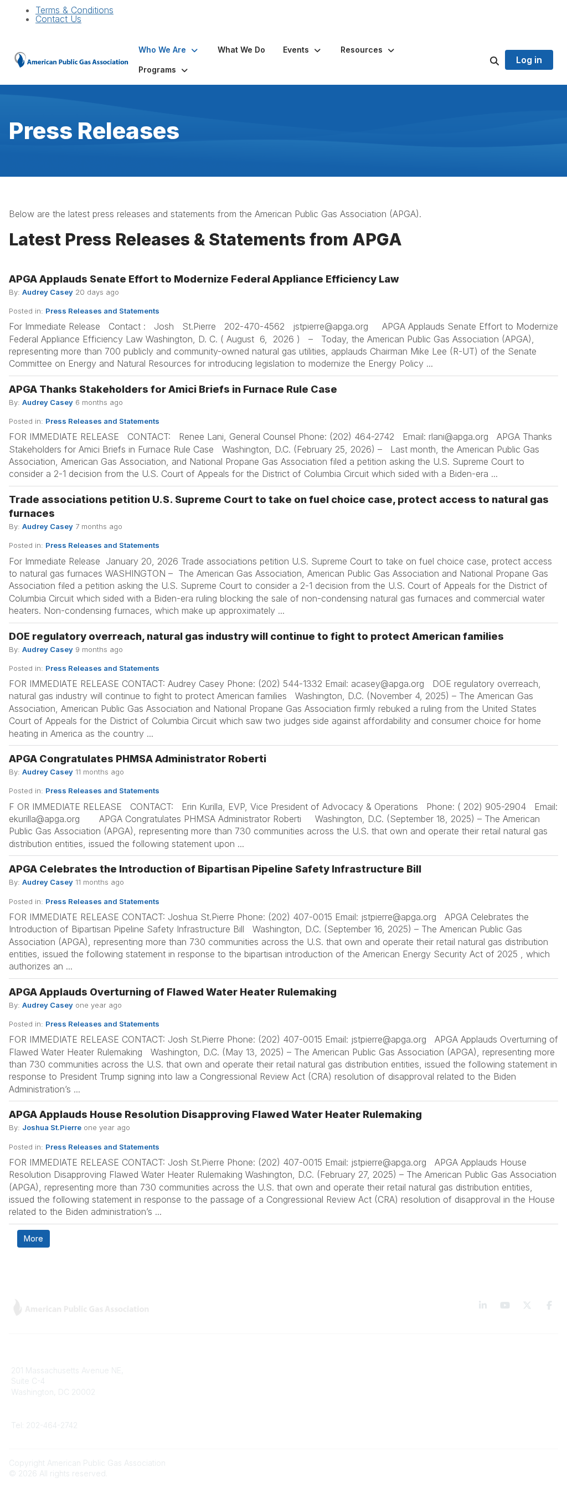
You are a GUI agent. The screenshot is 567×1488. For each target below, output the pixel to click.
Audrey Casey (47, 292)
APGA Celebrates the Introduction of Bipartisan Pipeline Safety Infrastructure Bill (215, 869)
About (161, 1386)
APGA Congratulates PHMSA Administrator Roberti (137, 758)
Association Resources (331, 1386)
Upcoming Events (182, 1419)
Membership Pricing (326, 1370)
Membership (173, 1403)
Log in (529, 59)
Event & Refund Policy (470, 1403)
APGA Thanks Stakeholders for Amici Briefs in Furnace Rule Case (173, 389)
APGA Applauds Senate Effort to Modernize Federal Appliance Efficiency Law (204, 279)
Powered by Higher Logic (511, 1463)
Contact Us (58, 18)
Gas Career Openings (190, 1370)
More (33, 1238)
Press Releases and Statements (102, 310)
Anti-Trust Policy (459, 1419)
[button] (169, 50)
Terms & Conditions (74, 10)
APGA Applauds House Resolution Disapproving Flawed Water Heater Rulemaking (215, 1114)
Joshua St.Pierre (51, 1127)
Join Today (310, 1403)
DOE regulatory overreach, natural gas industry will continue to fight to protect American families (256, 636)
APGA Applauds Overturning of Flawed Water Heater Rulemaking (173, 992)
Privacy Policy (455, 1386)
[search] (480, 60)
